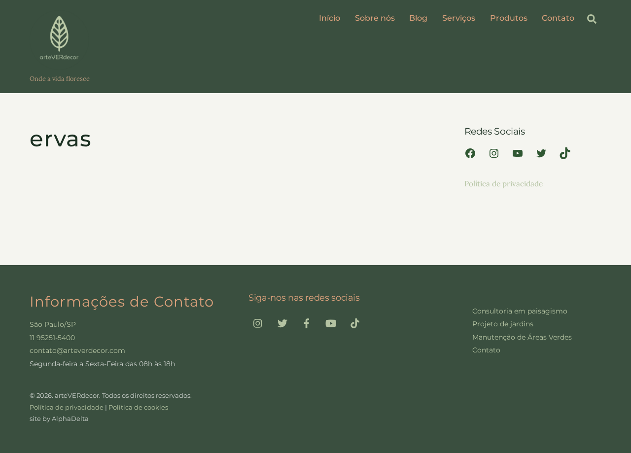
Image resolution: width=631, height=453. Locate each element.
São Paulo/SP (53, 324)
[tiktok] (355, 322)
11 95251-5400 (52, 337)
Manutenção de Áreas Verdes (522, 337)
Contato (558, 18)
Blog (418, 18)
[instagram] (258, 322)
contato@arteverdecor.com (77, 350)
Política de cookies (138, 407)
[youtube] (331, 322)
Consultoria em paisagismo (519, 311)
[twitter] (282, 322)
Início (329, 18)
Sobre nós (375, 18)
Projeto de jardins (502, 323)
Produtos (508, 18)
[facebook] (306, 322)
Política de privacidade (503, 183)
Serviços (458, 18)
